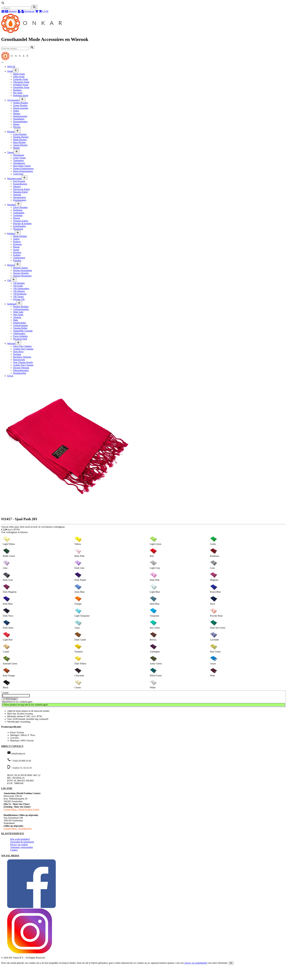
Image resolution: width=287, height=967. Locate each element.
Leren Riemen (20, 134)
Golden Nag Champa (23, 349)
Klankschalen (19, 322)
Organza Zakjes (20, 221)
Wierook (11, 343)
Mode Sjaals (19, 74)
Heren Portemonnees (23, 171)
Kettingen (17, 210)
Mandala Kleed (20, 192)
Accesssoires (13, 100)
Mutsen (16, 113)
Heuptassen (18, 155)
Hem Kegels (19, 359)
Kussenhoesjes (20, 184)
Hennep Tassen (20, 267)
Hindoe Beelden (21, 306)
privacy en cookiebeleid (195, 963)
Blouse (16, 247)
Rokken (17, 241)
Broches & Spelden (22, 223)
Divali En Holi (20, 339)
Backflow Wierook (22, 357)
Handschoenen (20, 116)
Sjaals (10, 71)
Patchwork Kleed (21, 189)
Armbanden (18, 212)
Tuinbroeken (19, 257)
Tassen (10, 152)
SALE (10, 375)
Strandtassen (19, 163)
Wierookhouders (21, 370)
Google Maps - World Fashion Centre (21, 809)
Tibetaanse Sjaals (21, 82)
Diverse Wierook (21, 367)
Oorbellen (18, 215)
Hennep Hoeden (21, 273)
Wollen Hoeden (20, 102)
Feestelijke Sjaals (21, 87)
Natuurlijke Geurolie (23, 331)
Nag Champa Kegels (23, 362)
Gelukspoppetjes (21, 309)
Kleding (11, 233)
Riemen (10, 131)
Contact (13, 850)
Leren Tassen (19, 157)
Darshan (17, 354)
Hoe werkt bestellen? (20, 839)
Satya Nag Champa (22, 346)
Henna (16, 124)
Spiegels (17, 194)
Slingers (17, 186)
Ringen (16, 218)
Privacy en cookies (19, 844)
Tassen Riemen (20, 145)
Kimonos (17, 244)
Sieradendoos (19, 197)
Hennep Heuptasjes (22, 276)
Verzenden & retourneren (22, 842)
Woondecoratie (14, 178)
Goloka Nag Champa (23, 365)
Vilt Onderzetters (21, 288)
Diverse (16, 127)
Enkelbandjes (19, 226)
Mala (15, 320)
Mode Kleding (20, 236)
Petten (16, 111)
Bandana (17, 90)
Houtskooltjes (19, 373)
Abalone (17, 317)
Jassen (16, 249)
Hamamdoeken (20, 121)
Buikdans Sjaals (20, 95)
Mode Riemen (20, 139)
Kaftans (16, 255)
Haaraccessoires (20, 108)
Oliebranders (19, 333)
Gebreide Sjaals (20, 79)
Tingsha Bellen (20, 328)
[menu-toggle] (2, 62)
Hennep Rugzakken (22, 270)
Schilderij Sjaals (20, 84)
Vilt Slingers (19, 291)
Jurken (16, 239)
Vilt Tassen (18, 296)
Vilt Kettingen (19, 294)
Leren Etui (18, 174)
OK (231, 963)
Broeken (17, 252)
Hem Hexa (18, 351)
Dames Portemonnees (23, 168)
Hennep (11, 265)
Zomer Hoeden (20, 105)
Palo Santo (18, 314)
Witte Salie (18, 312)
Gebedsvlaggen (20, 325)
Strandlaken (18, 119)
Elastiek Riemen (21, 137)
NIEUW (11, 66)
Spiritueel (11, 304)
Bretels (16, 147)
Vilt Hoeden (19, 283)
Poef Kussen (19, 181)
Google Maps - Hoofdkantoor (18, 828)
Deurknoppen (19, 200)
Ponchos (17, 260)
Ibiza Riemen (19, 142)
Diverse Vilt (19, 299)
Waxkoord (18, 229)
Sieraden (11, 204)
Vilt (9, 280)
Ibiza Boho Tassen (22, 166)
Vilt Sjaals (18, 286)
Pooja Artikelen (20, 336)
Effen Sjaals (19, 76)
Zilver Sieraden (20, 207)
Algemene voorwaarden (21, 847)
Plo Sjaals (17, 92)
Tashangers (18, 160)
